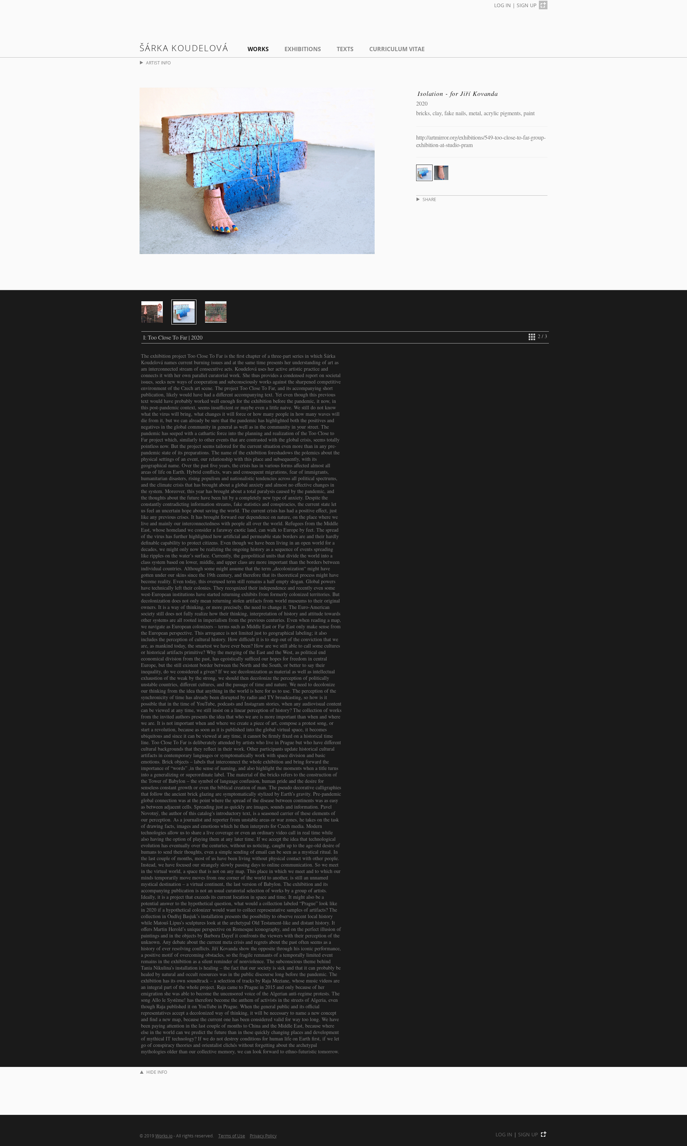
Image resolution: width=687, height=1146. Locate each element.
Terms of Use (231, 1135)
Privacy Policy (263, 1135)
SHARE (429, 199)
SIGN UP (526, 5)
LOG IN (502, 5)
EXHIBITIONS (302, 49)
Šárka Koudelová (184, 48)
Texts (345, 49)
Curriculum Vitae (397, 49)
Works (258, 49)
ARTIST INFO (158, 63)
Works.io (163, 1135)
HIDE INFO (156, 1072)
